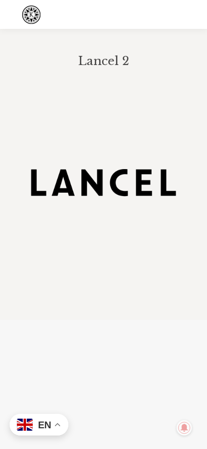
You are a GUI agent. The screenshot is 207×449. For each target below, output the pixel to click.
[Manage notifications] (184, 428)
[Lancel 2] (103, 183)
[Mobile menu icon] (191, 14)
